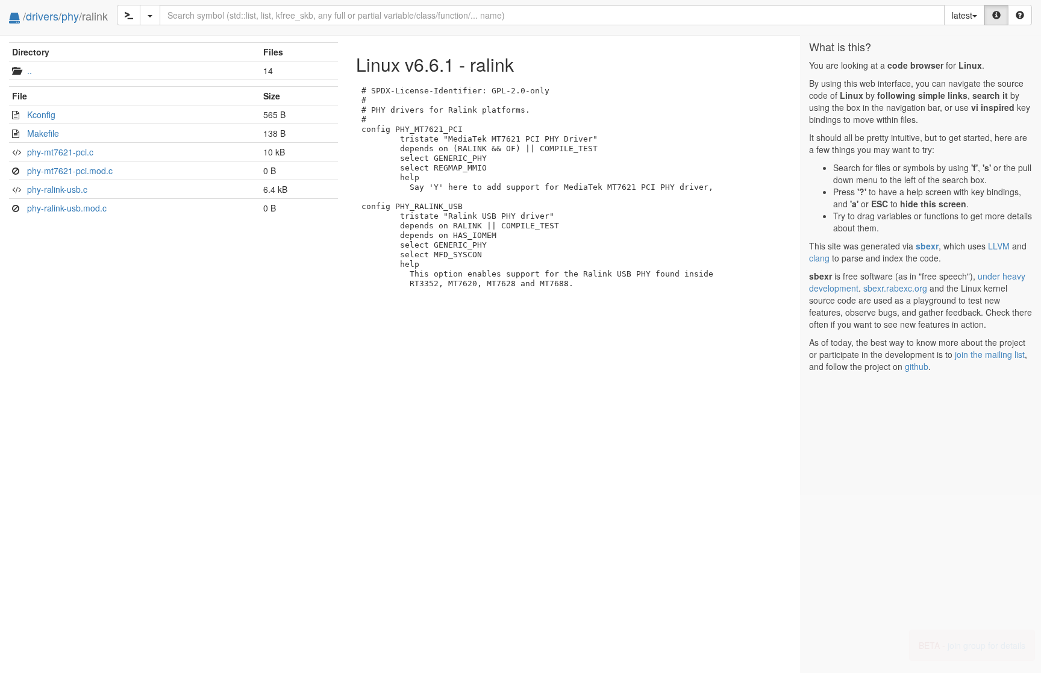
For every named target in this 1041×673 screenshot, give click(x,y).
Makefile (43, 133)
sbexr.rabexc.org (895, 288)
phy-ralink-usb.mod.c (67, 208)
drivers (42, 15)
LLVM (999, 246)
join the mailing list (990, 354)
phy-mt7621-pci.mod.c (70, 170)
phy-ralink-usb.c (57, 189)
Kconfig (41, 114)
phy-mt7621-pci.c (60, 152)
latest (962, 15)
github (916, 366)
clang (819, 258)
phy (70, 15)
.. (29, 70)
